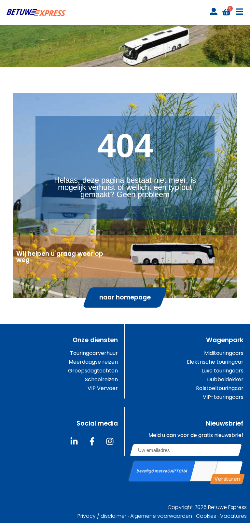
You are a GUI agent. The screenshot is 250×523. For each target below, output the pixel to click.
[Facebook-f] (92, 441)
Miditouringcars (223, 353)
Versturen (227, 479)
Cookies (206, 516)
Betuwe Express (227, 507)
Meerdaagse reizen (93, 362)
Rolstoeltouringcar (219, 388)
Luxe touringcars (222, 370)
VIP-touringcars (223, 397)
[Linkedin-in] (74, 441)
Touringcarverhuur (94, 353)
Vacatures (233, 516)
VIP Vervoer (103, 388)
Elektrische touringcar (215, 362)
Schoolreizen (101, 379)
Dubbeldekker (225, 379)
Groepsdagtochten (93, 370)
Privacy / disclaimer (101, 516)
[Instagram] (110, 441)
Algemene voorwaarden (161, 516)
